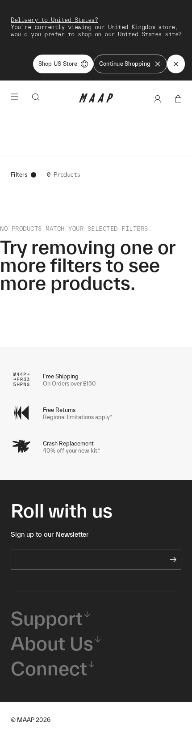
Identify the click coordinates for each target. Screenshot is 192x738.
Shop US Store (57, 63)
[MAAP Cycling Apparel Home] (96, 100)
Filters (19, 174)
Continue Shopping (124, 63)
